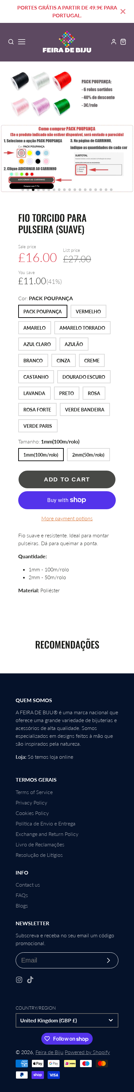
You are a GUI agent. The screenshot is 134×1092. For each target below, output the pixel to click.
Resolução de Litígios (39, 855)
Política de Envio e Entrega (45, 823)
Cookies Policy (32, 813)
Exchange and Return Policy (47, 834)
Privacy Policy (31, 802)
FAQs (22, 895)
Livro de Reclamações (40, 844)
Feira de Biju (49, 1052)
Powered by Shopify (87, 1052)
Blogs (22, 905)
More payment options (67, 518)
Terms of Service (34, 792)
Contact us (28, 884)
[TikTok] (30, 979)
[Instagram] (19, 979)
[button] (22, 189)
